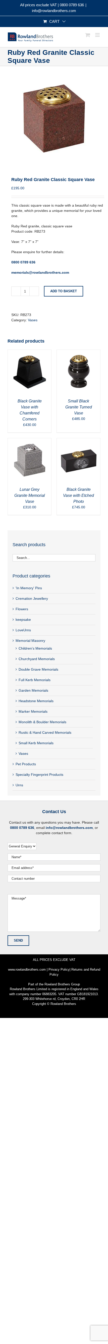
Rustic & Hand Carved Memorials (45, 732)
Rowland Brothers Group (62, 984)
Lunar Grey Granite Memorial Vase (29, 495)
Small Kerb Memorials (36, 743)
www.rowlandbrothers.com (27, 969)
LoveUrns (23, 630)
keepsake (23, 620)
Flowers (22, 609)
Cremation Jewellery (32, 598)
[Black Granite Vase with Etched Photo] (78, 441)
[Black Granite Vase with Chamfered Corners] (29, 352)
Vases (32, 320)
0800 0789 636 (72, 5)
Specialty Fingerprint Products (39, 775)
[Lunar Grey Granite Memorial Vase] (29, 441)
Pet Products (26, 764)
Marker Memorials (33, 711)
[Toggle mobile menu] (97, 35)
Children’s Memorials (35, 648)
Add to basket (63, 291)
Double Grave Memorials (38, 669)
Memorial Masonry (30, 641)
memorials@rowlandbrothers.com (40, 272)
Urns (19, 785)
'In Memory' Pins (29, 588)
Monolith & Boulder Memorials (42, 722)
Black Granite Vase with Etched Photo (78, 495)
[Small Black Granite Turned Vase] (78, 352)
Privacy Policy (59, 969)
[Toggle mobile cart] (87, 35)
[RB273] (54, 117)
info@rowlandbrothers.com (54, 11)
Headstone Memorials (36, 701)
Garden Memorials (33, 690)
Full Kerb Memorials (34, 680)
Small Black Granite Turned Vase (78, 407)
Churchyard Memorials (37, 659)
